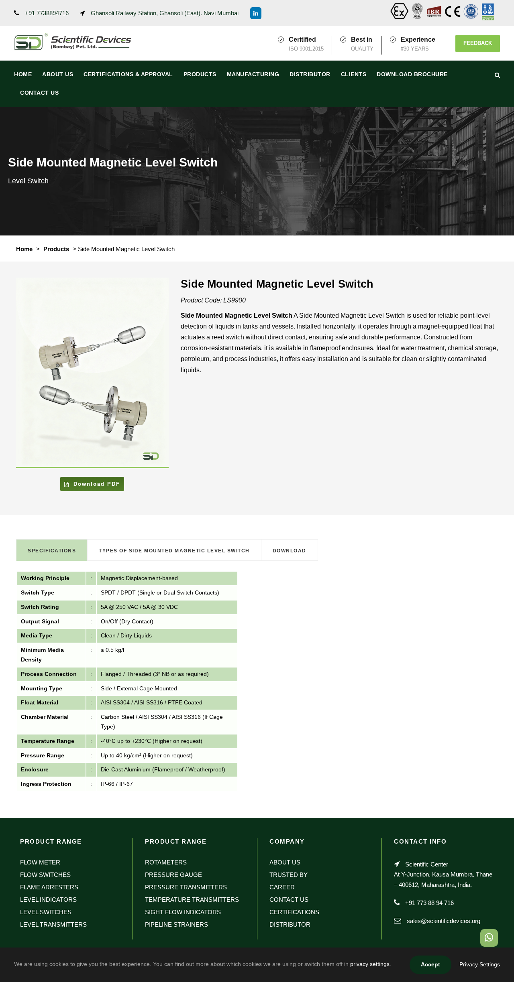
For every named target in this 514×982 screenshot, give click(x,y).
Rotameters (166, 862)
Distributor (310, 74)
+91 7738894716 (47, 13)
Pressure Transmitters (186, 887)
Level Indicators (48, 899)
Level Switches (45, 912)
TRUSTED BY (288, 874)
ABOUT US (57, 74)
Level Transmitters (53, 924)
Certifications (294, 912)
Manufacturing (253, 74)
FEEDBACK (477, 43)
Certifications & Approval (128, 74)
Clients (354, 74)
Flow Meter (40, 862)
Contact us (39, 92)
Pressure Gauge (173, 874)
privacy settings (370, 964)
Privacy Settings (479, 964)
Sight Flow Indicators (183, 912)
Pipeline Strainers (176, 924)
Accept (430, 964)
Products (200, 74)
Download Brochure (412, 74)
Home (23, 74)
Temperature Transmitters (192, 899)
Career (282, 887)
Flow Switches (45, 874)
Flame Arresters (49, 887)
